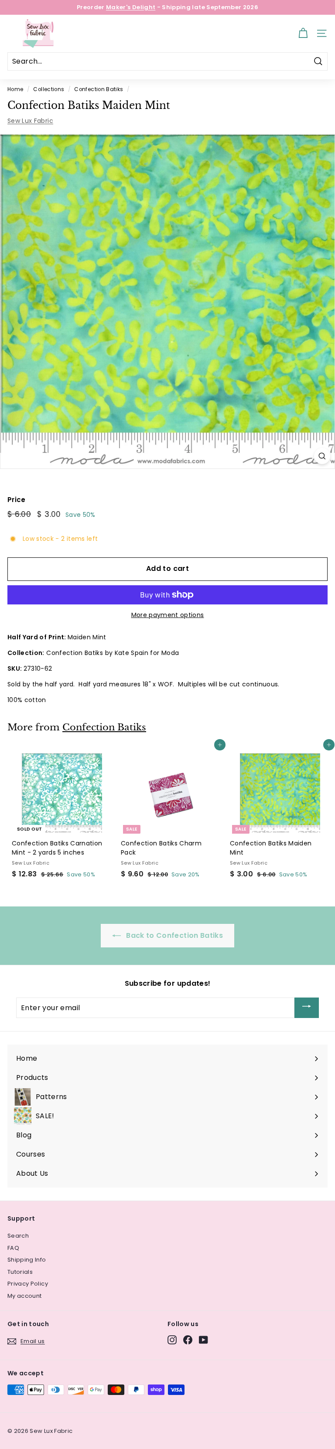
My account (24, 1296)
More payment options (167, 615)
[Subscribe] (306, 1008)
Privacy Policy (27, 1283)
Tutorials (20, 1272)
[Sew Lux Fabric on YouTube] (203, 1339)
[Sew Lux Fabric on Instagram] (172, 1339)
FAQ (13, 1248)
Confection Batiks (98, 89)
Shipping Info (26, 1260)
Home (15, 89)
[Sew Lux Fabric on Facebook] (187, 1339)
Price (16, 499)
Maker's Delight (130, 7)
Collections (48, 89)
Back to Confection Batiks (173, 935)
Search (18, 1236)
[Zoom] (322, 456)
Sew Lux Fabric (30, 120)
